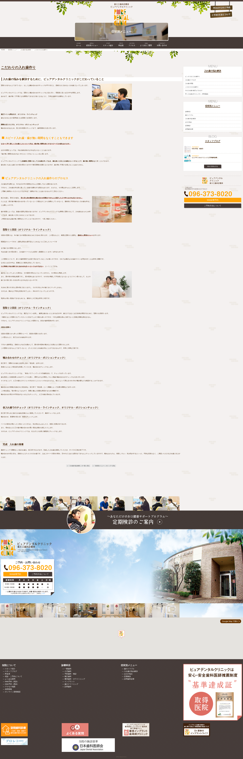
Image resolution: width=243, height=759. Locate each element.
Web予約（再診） (12, 684)
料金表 (7, 674)
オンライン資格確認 (12, 692)
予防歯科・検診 (71, 674)
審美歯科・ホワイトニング (75, 679)
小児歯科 (68, 671)
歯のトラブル (189, 115)
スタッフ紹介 (10, 669)
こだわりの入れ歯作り (191, 87)
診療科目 (188, 111)
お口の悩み (188, 122)
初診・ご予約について (13, 676)
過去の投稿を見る (212, 166)
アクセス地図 (10, 687)
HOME (3, 49)
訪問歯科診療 (189, 129)
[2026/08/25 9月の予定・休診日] (212, 152)
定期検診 (188, 125)
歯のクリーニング (71, 684)
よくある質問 (10, 679)
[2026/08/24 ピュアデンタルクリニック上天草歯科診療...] (212, 161)
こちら (43, 593)
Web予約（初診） (12, 681)
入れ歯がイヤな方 (190, 80)
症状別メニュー (12, 49)
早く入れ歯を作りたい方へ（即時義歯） (197, 94)
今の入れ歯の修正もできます (193, 90)
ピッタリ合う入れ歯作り (192, 76)
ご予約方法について (212, 206)
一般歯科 (68, 669)
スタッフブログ (11, 671)
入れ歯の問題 (189, 83)
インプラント (70, 681)
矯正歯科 (68, 676)
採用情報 (8, 689)
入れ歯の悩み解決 (26, 49)
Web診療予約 (212, 200)
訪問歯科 (68, 687)
